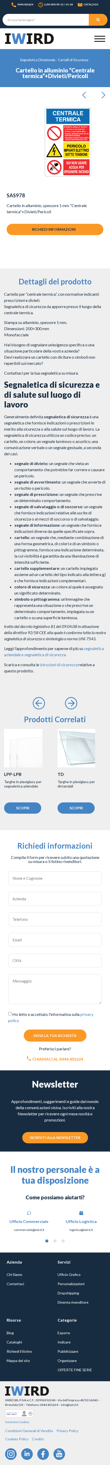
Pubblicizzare (68, 1351)
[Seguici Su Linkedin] (27, 1454)
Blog (10, 1333)
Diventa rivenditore (73, 1302)
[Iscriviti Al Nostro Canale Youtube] (59, 1454)
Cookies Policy (16, 1439)
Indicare (64, 1342)
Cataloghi (14, 1342)
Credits (38, 1439)
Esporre (64, 1333)
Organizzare (67, 1360)
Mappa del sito (18, 1360)
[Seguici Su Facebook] (43, 1454)
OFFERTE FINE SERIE (75, 1370)
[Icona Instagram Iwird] (11, 1454)
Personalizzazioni (71, 1284)
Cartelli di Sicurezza (73, 60)
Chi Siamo (14, 1274)
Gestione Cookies (17, 1422)
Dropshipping (68, 1293)
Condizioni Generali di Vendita (29, 1431)
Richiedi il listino (19, 1351)
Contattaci (15, 1284)
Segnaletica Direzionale (37, 60)
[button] (86, 95)
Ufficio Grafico (69, 1274)
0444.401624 (25, 4)
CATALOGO (91, 4)
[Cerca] (98, 20)
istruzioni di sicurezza (59, 664)
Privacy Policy (67, 1431)
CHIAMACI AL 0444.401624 (57, 1058)
